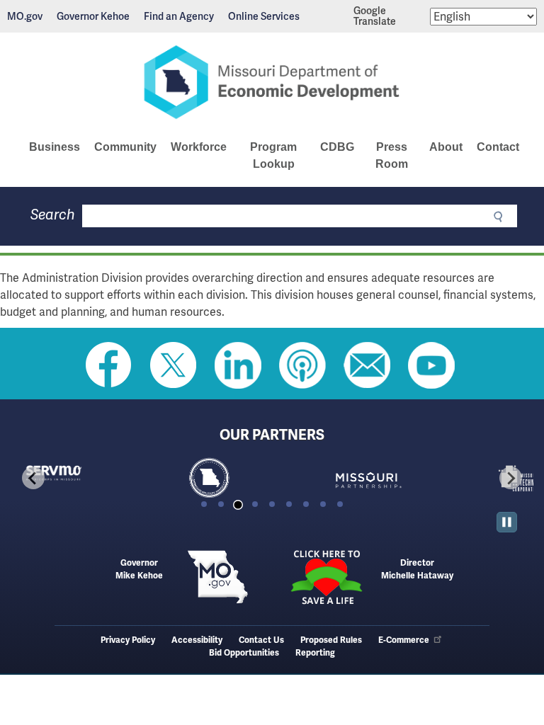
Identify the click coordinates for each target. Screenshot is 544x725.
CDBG (337, 147)
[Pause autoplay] (507, 522)
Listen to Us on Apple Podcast (302, 365)
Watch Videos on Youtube (431, 365)
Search (52, 215)
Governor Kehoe (93, 16)
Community (125, 147)
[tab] (204, 504)
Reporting (315, 653)
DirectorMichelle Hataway (417, 569)
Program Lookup (273, 155)
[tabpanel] (89, 478)
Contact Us (261, 640)
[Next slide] (510, 478)
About (446, 147)
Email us (367, 365)
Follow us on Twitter (173, 365)
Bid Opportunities (244, 653)
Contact (498, 147)
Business (54, 147)
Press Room (391, 155)
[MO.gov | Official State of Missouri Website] (217, 577)
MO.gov (24, 16)
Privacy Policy (128, 640)
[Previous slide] (33, 478)
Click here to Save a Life (326, 577)
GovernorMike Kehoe (139, 569)
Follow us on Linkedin (238, 365)
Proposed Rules (331, 640)
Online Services (264, 16)
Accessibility (196, 640)
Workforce (199, 147)
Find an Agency (179, 16)
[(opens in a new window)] (403, 478)
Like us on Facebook (109, 365)
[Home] (272, 82)
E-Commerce (403, 640)
